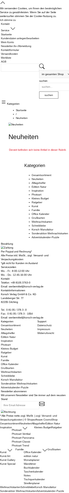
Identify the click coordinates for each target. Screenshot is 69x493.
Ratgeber (37, 202)
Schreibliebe (39, 225)
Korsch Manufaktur (42, 229)
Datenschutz (44, 325)
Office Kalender (40, 213)
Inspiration (37, 190)
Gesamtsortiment (41, 175)
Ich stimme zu (8, 19)
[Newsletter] (42, 405)
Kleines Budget (40, 198)
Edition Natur (39, 186)
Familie (36, 210)
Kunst (35, 206)
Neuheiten (37, 179)
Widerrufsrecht (45, 333)
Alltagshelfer (39, 182)
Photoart (36, 194)
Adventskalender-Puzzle (45, 237)
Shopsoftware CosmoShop (42, 419)
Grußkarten (38, 217)
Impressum (43, 329)
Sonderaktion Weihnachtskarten (50, 233)
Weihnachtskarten (42, 221)
